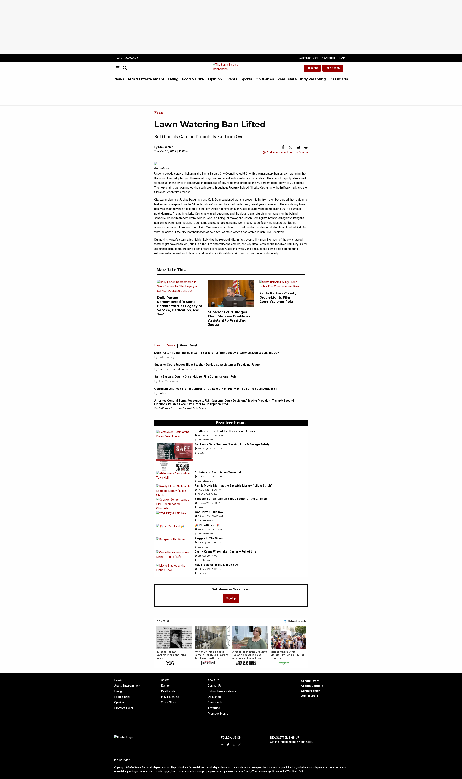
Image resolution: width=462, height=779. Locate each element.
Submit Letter (310, 691)
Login (342, 58)
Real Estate (287, 79)
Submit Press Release (222, 691)
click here (237, 771)
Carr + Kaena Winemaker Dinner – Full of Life (225, 551)
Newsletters (328, 57)
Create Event (310, 681)
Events (231, 79)
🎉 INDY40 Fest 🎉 (207, 525)
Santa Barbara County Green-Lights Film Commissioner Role (278, 297)
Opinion (215, 79)
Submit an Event (308, 57)
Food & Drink (193, 79)
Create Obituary (312, 686)
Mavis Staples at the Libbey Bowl (217, 564)
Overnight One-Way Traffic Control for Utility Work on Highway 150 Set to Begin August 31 (215, 388)
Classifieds (338, 79)
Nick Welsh (165, 147)
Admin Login (309, 695)
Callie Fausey (166, 357)
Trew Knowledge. (262, 771)
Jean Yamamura (168, 381)
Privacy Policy (122, 759)
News (119, 79)
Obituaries (265, 79)
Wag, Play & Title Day (209, 512)
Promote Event (123, 708)
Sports (246, 79)
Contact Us (214, 685)
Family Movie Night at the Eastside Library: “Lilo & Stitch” (233, 485)
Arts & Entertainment (146, 79)
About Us (213, 680)
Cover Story (168, 702)
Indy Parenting (313, 79)
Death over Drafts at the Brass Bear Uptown (225, 431)
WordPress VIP (294, 771)
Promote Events (218, 713)
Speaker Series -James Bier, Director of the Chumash (231, 498)
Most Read (188, 345)
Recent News (165, 345)
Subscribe (312, 68)
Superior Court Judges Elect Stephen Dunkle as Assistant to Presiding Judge (229, 318)
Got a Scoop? (333, 68)
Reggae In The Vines (209, 538)
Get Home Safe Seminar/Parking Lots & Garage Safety (232, 444)
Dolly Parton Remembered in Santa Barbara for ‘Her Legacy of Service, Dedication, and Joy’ (179, 306)
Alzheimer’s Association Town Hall (218, 472)
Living (173, 79)
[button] (174, 646)
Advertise (214, 708)
